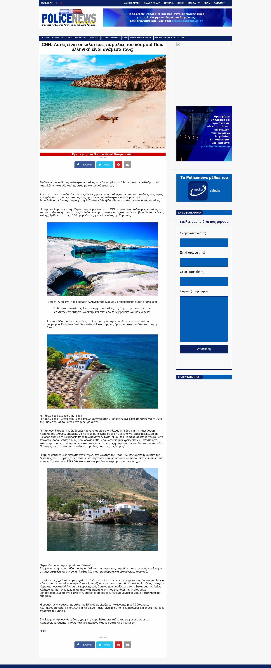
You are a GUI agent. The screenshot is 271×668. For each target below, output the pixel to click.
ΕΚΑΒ (125, 38)
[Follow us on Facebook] (58, 3)
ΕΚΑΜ (207, 3)
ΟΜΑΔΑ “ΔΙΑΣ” (152, 3)
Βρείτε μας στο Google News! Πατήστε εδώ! (102, 154)
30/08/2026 (46, 3)
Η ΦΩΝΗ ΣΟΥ (160, 38)
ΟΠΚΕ (180, 3)
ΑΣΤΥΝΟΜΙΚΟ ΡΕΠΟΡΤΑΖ (141, 38)
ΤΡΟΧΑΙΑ (169, 3)
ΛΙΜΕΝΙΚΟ (94, 38)
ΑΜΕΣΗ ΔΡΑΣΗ (132, 3)
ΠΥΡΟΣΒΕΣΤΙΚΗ (81, 38)
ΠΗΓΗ (43, 631)
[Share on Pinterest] (118, 164)
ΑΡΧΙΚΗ (45, 38)
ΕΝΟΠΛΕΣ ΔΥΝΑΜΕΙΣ (110, 38)
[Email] (127, 164)
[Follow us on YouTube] (61, 3)
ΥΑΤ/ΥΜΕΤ (219, 3)
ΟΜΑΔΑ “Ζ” (193, 3)
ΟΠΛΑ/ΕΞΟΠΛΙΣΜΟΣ (177, 38)
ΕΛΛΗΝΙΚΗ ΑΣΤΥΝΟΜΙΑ (61, 38)
